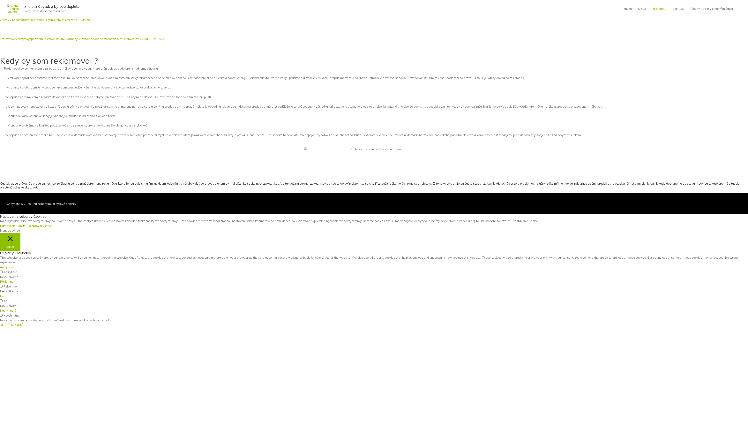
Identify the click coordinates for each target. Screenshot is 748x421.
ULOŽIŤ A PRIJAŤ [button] (12, 325)
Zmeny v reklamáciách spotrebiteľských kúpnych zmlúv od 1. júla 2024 (46, 20)
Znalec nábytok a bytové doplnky (52, 6)
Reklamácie (659, 9)
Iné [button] (2, 296)
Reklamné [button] (6, 281)
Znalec (628, 9)
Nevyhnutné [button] (8, 310)
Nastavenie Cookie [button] (13, 226)
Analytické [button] (7, 267)
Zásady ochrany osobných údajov (712, 9)
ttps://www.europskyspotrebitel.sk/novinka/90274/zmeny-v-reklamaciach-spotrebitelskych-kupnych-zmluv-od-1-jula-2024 (83, 39)
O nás (642, 9)
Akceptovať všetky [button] (39, 226)
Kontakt (678, 9)
